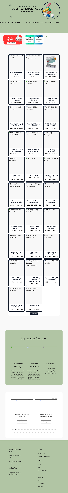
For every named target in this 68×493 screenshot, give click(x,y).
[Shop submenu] (9, 22)
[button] (56, 397)
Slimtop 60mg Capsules (34, 99)
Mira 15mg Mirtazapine (16, 176)
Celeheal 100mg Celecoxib (16, 227)
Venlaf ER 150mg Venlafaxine (16, 306)
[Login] (64, 22)
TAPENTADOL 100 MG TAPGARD (17, 150)
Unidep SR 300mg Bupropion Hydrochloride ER (34, 279)
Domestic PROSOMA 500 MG (16, 73)
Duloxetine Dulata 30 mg (46, 414)
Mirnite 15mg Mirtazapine (51, 253)
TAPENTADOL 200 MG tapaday (51, 73)
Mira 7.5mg (34, 175)
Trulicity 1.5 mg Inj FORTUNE (16, 124)
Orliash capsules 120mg (51, 99)
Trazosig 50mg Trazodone (51, 227)
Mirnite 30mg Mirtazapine (34, 253)
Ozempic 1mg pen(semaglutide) (16, 201)
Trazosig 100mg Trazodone (34, 227)
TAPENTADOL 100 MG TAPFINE (51, 124)
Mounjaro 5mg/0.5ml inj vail (51, 176)
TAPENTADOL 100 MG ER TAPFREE (34, 150)
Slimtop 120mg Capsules (17, 99)
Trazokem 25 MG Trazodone (16, 253)
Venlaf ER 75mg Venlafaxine (34, 306)
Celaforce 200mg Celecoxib (51, 201)
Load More (34, 313)
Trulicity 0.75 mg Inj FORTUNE (33, 124)
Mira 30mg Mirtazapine (51, 150)
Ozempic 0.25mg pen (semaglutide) (34, 201)
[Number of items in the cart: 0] (1, 27)
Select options (22, 422)
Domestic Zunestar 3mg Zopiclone (34, 73)
